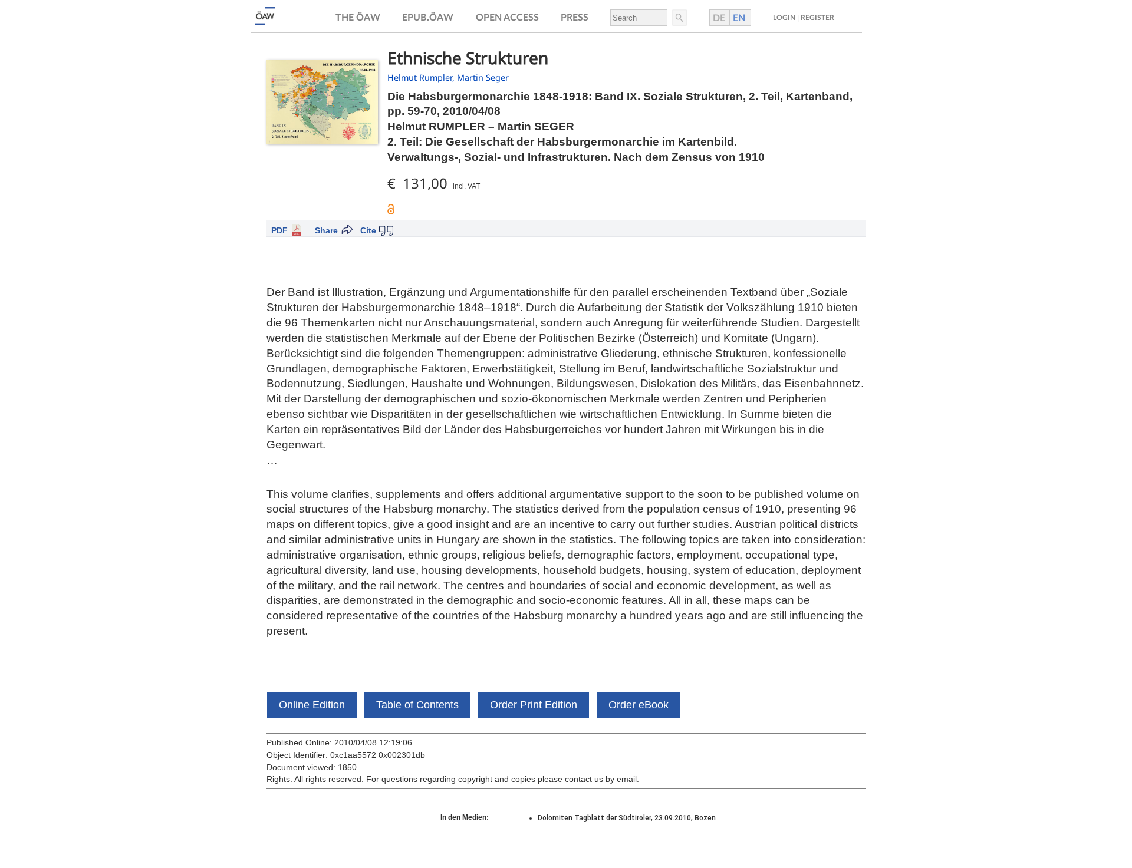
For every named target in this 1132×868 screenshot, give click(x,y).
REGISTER (817, 17)
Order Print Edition (533, 705)
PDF (279, 230)
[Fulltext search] (678, 17)
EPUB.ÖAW (427, 17)
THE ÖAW (357, 17)
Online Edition (312, 705)
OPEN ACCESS (507, 17)
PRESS (574, 17)
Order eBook (638, 705)
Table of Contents (417, 705)
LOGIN (784, 17)
